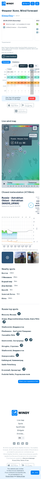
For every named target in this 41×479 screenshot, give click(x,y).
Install (32, 98)
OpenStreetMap (28, 179)
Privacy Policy (16, 460)
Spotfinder (20, 427)
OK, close (35, 472)
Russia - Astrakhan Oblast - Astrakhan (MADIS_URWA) (12, 200)
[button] (33, 205)
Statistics (15, 62)
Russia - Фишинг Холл (19, 138)
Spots (20, 424)
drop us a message (28, 458)
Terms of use (24, 460)
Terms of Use (21, 476)
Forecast (6, 62)
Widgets (20, 430)
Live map (20, 420)
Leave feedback (11, 56)
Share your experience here (28, 381)
